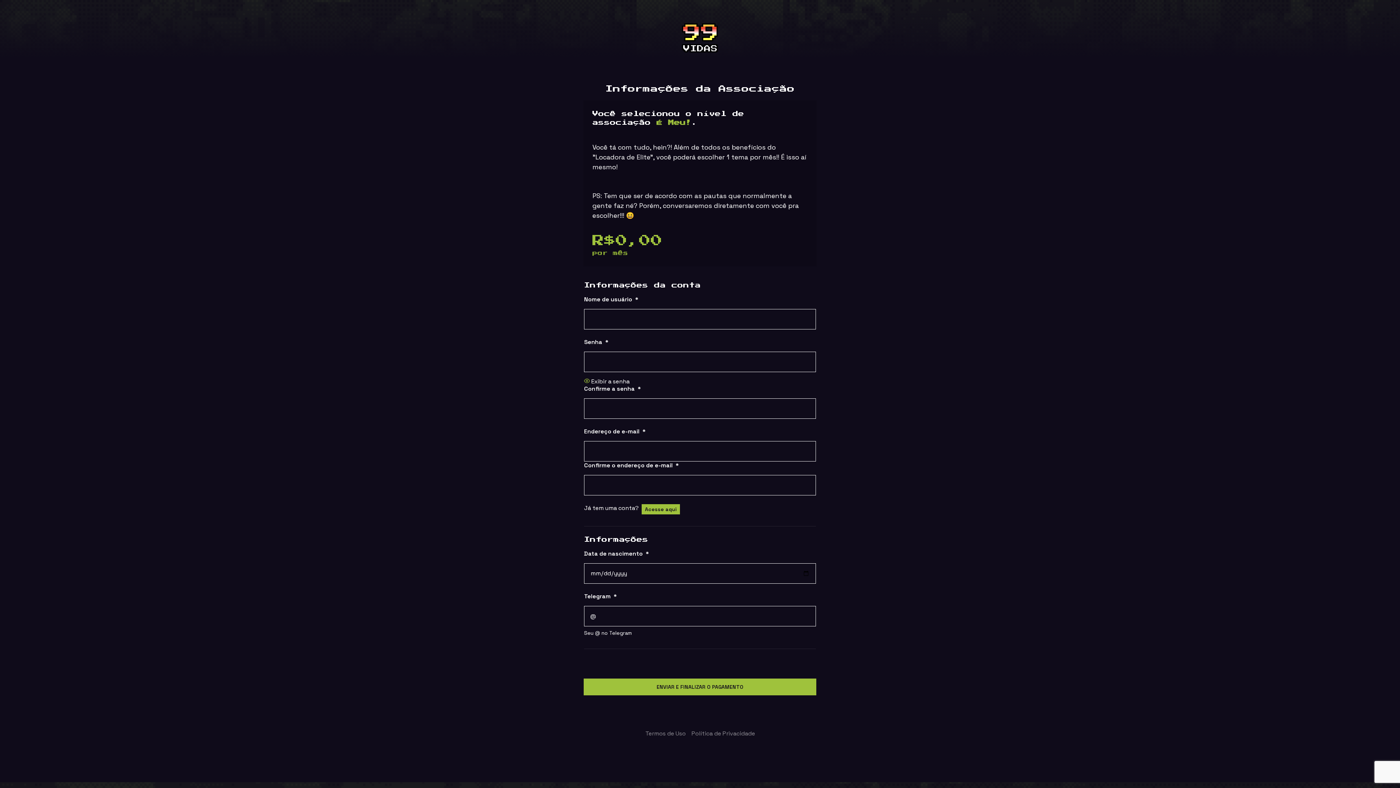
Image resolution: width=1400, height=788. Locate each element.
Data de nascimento (616, 553)
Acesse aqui (661, 509)
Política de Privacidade (723, 733)
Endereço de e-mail (615, 431)
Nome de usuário (611, 299)
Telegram (600, 596)
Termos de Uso (665, 733)
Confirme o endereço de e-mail (631, 465)
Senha (596, 342)
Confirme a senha (612, 389)
